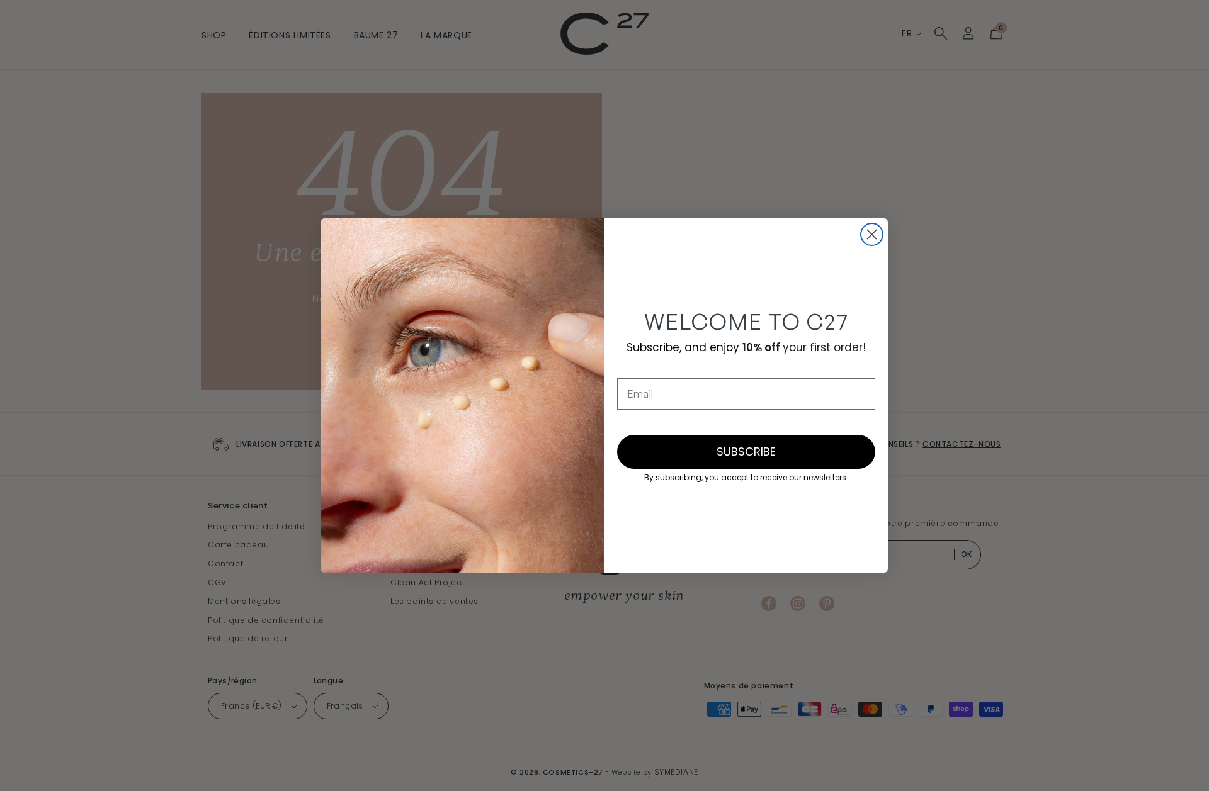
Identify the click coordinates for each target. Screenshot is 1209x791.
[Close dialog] (872, 234)
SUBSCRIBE (746, 451)
